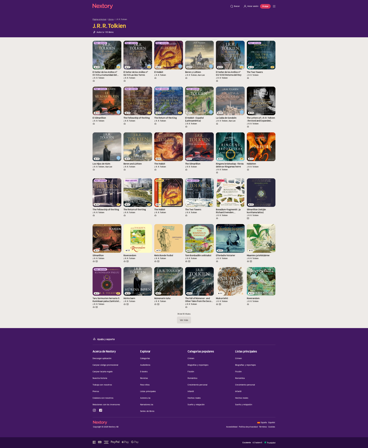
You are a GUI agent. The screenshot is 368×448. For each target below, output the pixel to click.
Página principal (99, 19)
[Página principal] (160, 6)
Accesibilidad (232, 427)
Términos (263, 427)
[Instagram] (94, 410)
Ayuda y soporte (106, 339)
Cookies (271, 427)
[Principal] (274, 6)
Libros (111, 19)
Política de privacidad (248, 427)
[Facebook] (100, 410)
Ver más (184, 320)
